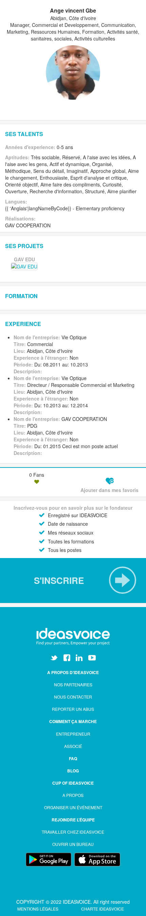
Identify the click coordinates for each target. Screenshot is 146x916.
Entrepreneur (73, 734)
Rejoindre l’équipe (73, 820)
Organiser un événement (73, 807)
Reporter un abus (73, 709)
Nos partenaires (73, 684)
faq (73, 758)
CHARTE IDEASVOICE (102, 909)
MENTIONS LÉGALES (38, 909)
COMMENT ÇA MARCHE (73, 721)
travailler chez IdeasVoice (73, 832)
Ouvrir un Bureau (73, 844)
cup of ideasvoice (73, 783)
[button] (73, 580)
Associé (73, 746)
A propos (73, 795)
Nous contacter (73, 697)
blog (73, 771)
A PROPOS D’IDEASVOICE (73, 672)
